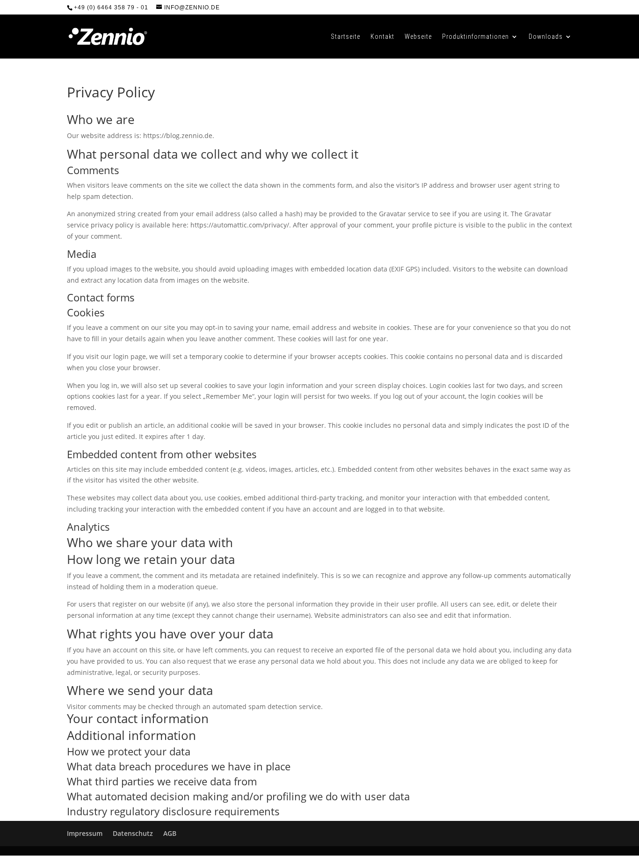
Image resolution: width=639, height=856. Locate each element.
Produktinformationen (475, 36)
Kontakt (382, 36)
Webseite (418, 36)
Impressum (84, 833)
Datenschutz (133, 833)
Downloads (546, 36)
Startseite (345, 36)
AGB (169, 833)
